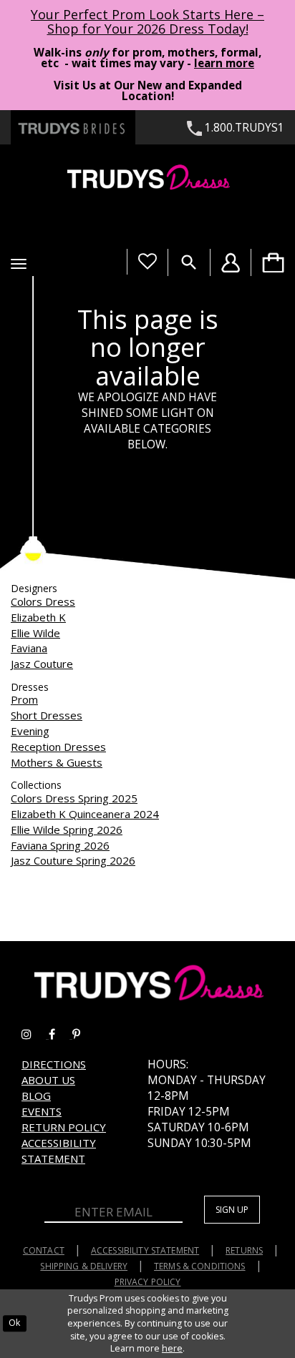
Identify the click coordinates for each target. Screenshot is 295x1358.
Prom (24, 699)
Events (41, 1111)
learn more (224, 63)
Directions (53, 1064)
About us (48, 1080)
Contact (43, 1250)
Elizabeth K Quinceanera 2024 (85, 814)
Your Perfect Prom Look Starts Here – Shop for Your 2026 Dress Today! (147, 21)
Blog (36, 1095)
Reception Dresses (58, 746)
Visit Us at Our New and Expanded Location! (148, 91)
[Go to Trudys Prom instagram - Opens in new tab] (35, 1034)
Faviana (29, 648)
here (172, 1348)
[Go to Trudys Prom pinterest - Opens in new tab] (83, 1034)
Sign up (232, 1210)
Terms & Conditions (200, 1266)
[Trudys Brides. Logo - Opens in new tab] (73, 127)
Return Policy (63, 1127)
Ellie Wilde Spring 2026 (66, 829)
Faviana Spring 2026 (60, 845)
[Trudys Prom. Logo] (147, 179)
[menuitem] (273, 262)
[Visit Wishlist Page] (147, 262)
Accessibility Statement (58, 1151)
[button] (19, 263)
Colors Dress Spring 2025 (74, 798)
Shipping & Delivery (83, 1266)
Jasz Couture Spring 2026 (73, 860)
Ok (14, 1323)
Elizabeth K (38, 617)
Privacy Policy (148, 1282)
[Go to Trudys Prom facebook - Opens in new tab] (60, 1034)
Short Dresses (46, 715)
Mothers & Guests (56, 762)
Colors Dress (43, 601)
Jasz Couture (42, 663)
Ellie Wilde (35, 633)
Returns (244, 1250)
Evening (30, 731)
